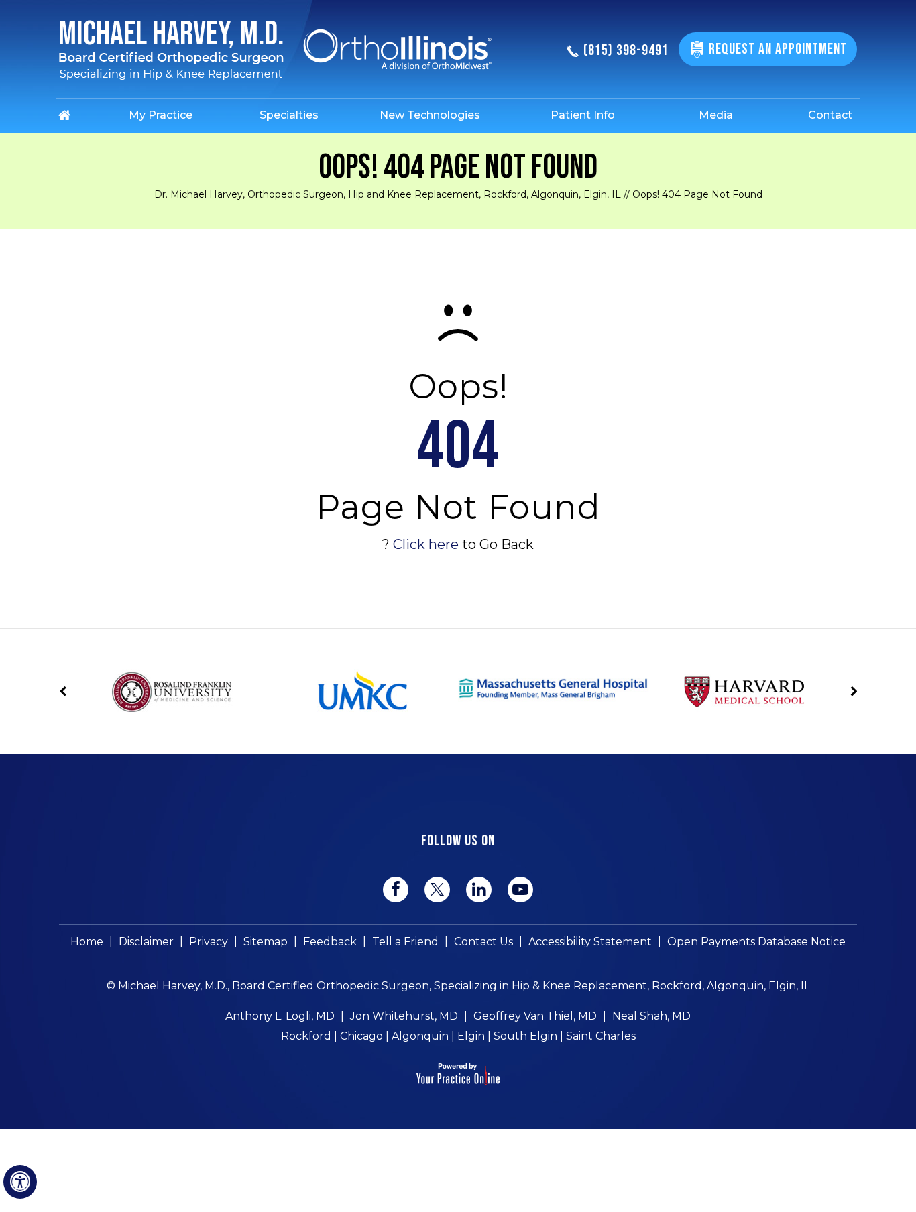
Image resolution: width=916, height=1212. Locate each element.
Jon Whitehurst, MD (404, 1016)
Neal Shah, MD (651, 1016)
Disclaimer (146, 941)
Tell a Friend (405, 941)
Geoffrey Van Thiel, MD (535, 1016)
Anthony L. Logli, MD (280, 1016)
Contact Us (483, 941)
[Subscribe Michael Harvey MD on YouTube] (520, 889)
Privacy (208, 941)
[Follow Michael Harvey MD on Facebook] (395, 889)
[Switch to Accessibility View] (20, 1182)
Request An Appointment (778, 49)
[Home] (80, 115)
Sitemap (265, 941)
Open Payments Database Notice (756, 941)
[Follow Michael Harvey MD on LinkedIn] (479, 889)
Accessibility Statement (590, 941)
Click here (426, 544)
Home (86, 941)
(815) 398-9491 (626, 51)
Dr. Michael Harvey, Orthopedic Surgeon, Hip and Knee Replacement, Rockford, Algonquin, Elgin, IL (387, 194)
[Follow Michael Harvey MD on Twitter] (437, 889)
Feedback (330, 941)
